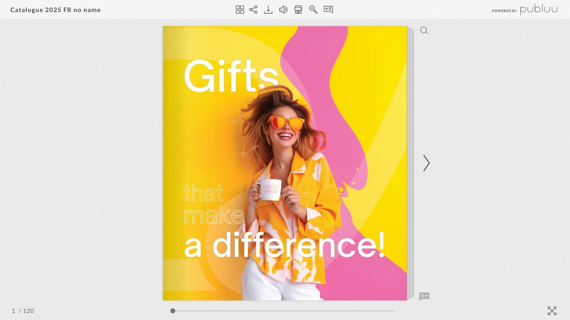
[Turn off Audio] (283, 9)
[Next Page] (425, 163)
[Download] (268, 9)
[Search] (424, 30)
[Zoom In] (313, 9)
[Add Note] (424, 296)
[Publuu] (518, 9)
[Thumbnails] (240, 9)
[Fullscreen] (552, 311)
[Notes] (328, 9)
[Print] (298, 9)
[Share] (253, 9)
